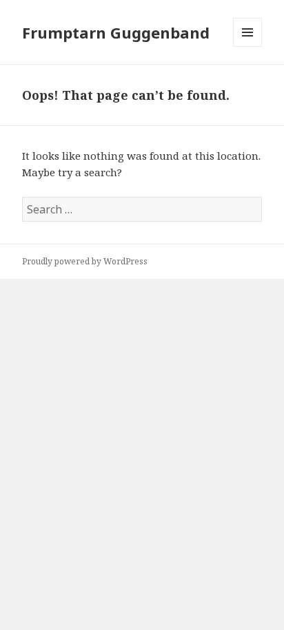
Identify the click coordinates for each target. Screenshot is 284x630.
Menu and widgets (248, 46)
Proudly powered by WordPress (85, 261)
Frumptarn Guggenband (116, 32)
